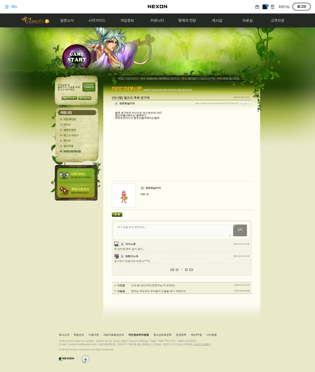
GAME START (76, 58)
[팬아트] (77, 140)
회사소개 (64, 334)
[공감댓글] (77, 146)
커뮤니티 (157, 20)
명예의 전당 (187, 20)
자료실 (247, 20)
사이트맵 (211, 334)
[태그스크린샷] (77, 135)
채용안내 (79, 334)
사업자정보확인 (202, 344)
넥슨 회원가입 (84, 98)
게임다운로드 (77, 192)
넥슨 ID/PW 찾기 (69, 98)
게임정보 (127, 20)
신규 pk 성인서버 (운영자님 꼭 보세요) (153, 285)
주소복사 (244, 103)
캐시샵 (217, 20)
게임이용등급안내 (113, 334)
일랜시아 (35, 20)
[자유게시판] (77, 119)
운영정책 (181, 334)
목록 (117, 214)
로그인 (88, 87)
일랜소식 (67, 20)
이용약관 (93, 334)
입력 (240, 230)
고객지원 (277, 20)
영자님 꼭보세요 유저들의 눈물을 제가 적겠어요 (158, 291)
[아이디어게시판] (77, 151)
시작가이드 (97, 20)
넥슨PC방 (196, 334)
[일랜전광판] (77, 130)
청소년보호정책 (162, 334)
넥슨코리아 (66, 359)
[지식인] (77, 124)
